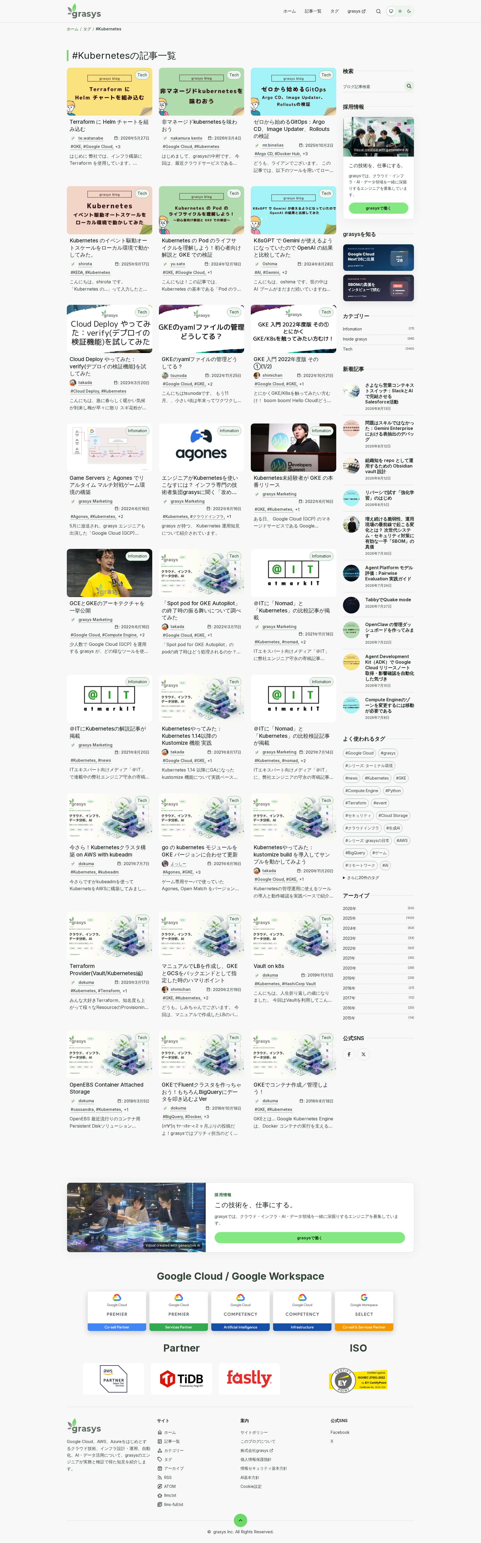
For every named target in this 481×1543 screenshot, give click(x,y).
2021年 (378, 958)
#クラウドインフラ (207, 516)
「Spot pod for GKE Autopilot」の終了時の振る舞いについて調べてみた (201, 610)
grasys (354, 11)
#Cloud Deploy (85, 391)
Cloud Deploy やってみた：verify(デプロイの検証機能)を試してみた (108, 366)
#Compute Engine (119, 634)
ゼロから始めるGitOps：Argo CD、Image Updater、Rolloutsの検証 (292, 129)
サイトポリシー (254, 1432)
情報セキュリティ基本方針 (263, 1468)
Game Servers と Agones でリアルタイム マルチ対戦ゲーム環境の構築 (107, 485)
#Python (393, 790)
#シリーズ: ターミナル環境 (369, 765)
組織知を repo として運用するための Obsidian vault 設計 (389, 465)
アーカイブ (170, 1468)
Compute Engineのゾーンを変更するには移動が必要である (389, 705)
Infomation (137, 430)
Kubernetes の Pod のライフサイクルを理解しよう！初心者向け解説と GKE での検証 (201, 247)
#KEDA (77, 272)
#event (380, 802)
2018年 (378, 988)
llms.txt (166, 1495)
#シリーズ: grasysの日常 (367, 840)
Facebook (340, 1432)
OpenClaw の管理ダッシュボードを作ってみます (389, 630)
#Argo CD (264, 153)
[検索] (379, 11)
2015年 (378, 1018)
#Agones (79, 516)
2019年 (378, 978)
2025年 (378, 918)
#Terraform (109, 990)
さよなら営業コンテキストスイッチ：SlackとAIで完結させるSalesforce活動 (389, 393)
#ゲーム (379, 852)
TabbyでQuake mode (388, 599)
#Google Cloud (97, 146)
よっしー (178, 863)
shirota (85, 263)
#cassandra (82, 1109)
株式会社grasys (254, 1450)
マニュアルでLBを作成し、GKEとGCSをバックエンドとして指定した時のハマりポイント (200, 973)
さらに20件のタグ (363, 877)
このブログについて (258, 1441)
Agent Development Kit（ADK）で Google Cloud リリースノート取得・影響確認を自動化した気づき (389, 668)
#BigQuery (173, 1116)
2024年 (378, 928)
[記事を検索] (409, 86)
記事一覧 (313, 11)
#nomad (290, 641)
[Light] (400, 11)
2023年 (378, 938)
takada (85, 382)
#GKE (76, 146)
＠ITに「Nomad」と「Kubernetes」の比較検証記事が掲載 (292, 736)
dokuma (86, 863)
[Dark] (408, 11)
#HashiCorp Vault (299, 983)
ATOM (166, 1486)
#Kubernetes (206, 146)
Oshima (269, 263)
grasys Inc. (223, 1531)
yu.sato (178, 263)
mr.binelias (273, 145)
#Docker (193, 1116)
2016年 (378, 1008)
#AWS (402, 840)
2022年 (378, 948)
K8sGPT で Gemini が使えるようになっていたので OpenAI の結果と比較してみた (293, 247)
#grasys (388, 753)
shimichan (272, 375)
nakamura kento (186, 138)
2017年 (378, 998)
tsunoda (179, 375)
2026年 (378, 908)
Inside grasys (378, 339)
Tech (142, 74)
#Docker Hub (287, 153)
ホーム (289, 11)
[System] (391, 11)
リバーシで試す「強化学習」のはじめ (389, 495)
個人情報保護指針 (256, 1459)
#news (104, 760)
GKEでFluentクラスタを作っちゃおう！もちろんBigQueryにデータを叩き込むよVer (201, 1092)
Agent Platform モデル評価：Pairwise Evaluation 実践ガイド (389, 573)
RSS (164, 1477)
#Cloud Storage (393, 815)
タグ (334, 11)
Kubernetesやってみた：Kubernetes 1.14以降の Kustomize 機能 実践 (192, 736)
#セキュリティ (358, 815)
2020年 (378, 968)
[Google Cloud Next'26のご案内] (378, 257)
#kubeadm (108, 872)
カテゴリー (170, 1450)
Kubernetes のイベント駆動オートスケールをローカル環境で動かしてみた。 (109, 247)
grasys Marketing (95, 501)
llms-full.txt (170, 1504)
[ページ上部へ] (240, 1520)
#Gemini (271, 272)
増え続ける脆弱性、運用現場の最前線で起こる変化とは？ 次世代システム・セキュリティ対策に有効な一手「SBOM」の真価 (389, 532)
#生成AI (393, 828)
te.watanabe (90, 138)
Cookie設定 (251, 1486)
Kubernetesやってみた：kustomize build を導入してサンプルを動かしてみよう (292, 854)
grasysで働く (378, 208)
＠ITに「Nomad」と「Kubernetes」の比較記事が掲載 (292, 610)
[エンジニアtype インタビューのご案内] (378, 287)
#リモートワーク (360, 865)
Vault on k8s (269, 966)
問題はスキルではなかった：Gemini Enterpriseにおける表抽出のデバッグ (389, 431)
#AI (258, 272)
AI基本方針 (249, 1477)
